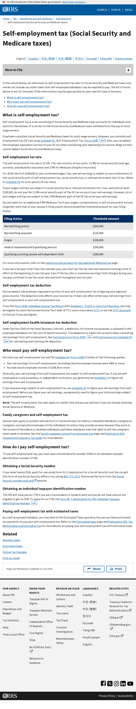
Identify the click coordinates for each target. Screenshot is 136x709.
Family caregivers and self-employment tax (67, 434)
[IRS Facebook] (103, 683)
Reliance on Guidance (36, 661)
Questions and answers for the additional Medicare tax (78, 263)
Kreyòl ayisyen (123, 58)
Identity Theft (64, 606)
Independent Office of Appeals (41, 624)
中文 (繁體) (65, 58)
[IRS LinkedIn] (123, 683)
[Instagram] (116, 683)
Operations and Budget (12, 611)
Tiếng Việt (106, 58)
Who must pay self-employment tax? (29, 102)
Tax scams (62, 613)
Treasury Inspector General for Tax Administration (120, 606)
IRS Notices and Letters (65, 597)
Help (5, 627)
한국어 (79, 58)
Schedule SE (48, 140)
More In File (13, 70)
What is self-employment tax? (25, 97)
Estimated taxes (86, 522)
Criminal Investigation (64, 630)
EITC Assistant (122, 310)
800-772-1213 (72, 476)
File (15, 18)
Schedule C (100, 378)
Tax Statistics (11, 620)
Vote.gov (114, 636)
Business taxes (11, 540)
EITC (97, 310)
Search (102, 10)
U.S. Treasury (117, 595)
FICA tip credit (11, 558)
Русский (92, 58)
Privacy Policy (107, 696)
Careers (7, 602)
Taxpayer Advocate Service (40, 613)
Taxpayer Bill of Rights (38, 601)
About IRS (9, 595)
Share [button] (97, 569)
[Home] (10, 9)
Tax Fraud (62, 620)
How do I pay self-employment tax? (28, 106)
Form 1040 (94, 140)
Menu (128, 10)
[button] (116, 10)
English (21, 58)
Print (118, 569)
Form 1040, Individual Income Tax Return (39, 306)
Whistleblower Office (65, 641)
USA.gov (114, 617)
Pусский (88, 623)
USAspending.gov (119, 624)
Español (33, 58)
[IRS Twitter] (110, 683)
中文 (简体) (48, 58)
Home (6, 18)
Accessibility (125, 696)
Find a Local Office (14, 634)
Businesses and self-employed (36, 18)
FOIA (32, 640)
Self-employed (63, 18)
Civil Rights (36, 633)
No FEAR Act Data (40, 647)
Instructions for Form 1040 (72, 337)
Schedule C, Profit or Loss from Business (94, 306)
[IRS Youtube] (130, 683)
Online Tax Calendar (15, 552)
